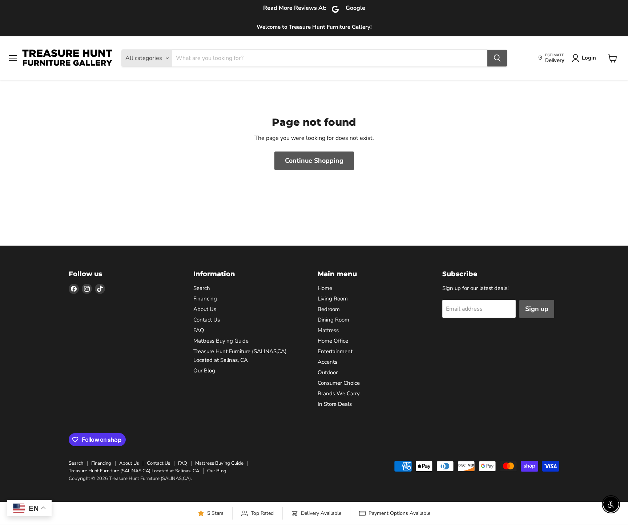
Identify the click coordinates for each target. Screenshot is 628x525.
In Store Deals (335, 404)
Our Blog (204, 370)
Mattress (328, 330)
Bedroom (329, 309)
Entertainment (335, 351)
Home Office (333, 340)
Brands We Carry (339, 393)
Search (201, 288)
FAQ (198, 330)
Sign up (536, 308)
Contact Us (206, 319)
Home (325, 288)
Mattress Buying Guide (221, 340)
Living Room (333, 298)
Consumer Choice (339, 383)
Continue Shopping (314, 160)
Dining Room (333, 319)
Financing (205, 298)
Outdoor (328, 372)
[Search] (497, 58)
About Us (204, 309)
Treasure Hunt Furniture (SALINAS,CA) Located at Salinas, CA (134, 471)
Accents (327, 362)
